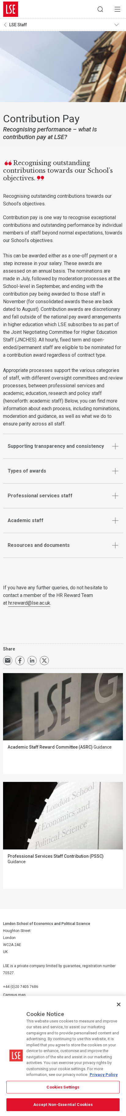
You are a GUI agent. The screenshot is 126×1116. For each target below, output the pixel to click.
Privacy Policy (104, 1074)
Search (100, 9)
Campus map (14, 995)
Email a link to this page (7, 660)
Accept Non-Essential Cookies (63, 1104)
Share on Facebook (19, 660)
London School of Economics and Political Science (10, 9)
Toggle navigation (118, 25)
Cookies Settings (62, 1087)
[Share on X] (44, 660)
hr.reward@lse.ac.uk (29, 603)
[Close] (118, 1004)
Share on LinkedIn (32, 660)
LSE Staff (18, 24)
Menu (117, 9)
